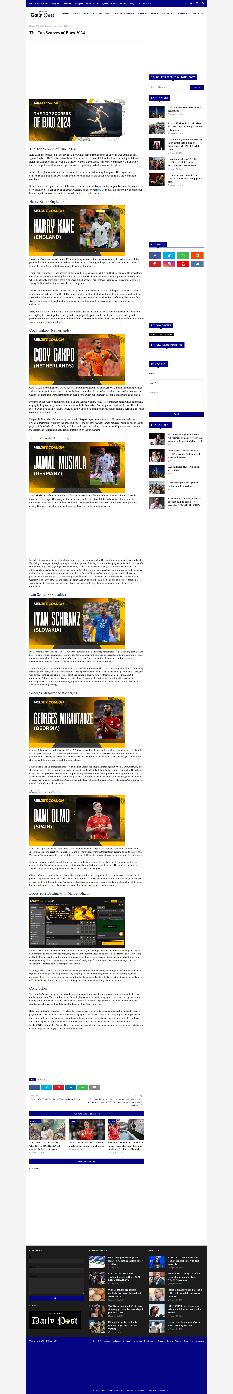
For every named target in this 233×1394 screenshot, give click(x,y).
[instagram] (197, 3)
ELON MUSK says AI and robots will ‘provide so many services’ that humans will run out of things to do (185, 438)
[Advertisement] (86, 67)
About (103, 1390)
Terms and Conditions (134, 1390)
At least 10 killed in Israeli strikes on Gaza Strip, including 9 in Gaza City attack (185, 127)
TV (138, 3)
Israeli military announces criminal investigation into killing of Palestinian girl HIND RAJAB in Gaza (185, 144)
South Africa (92, 3)
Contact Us (163, 1390)
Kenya (114, 3)
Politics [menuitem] (89, 13)
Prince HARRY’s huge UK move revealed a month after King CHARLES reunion (184, 1277)
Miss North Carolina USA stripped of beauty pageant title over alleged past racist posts (125, 1309)
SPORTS (39, 26)
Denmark (67, 3)
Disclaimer (151, 1390)
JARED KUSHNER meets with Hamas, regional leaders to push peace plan (183, 1261)
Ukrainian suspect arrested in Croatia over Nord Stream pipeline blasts (185, 178)
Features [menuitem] (168, 13)
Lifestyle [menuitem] (197, 13)
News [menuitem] (76, 13)
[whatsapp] (183, 255)
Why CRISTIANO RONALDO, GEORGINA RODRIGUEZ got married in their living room (44, 1146)
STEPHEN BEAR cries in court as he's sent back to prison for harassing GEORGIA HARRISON (184, 502)
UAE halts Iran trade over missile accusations (184, 109)
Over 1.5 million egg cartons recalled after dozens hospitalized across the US (124, 1293)
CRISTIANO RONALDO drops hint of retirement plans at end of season (86, 1144)
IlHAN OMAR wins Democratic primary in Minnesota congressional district (185, 1309)
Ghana (123, 3)
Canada (45, 3)
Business (147, 3)
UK (36, 3)
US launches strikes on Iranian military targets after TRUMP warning (123, 1325)
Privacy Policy (115, 1390)
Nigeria (104, 3)
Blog (132, 3)
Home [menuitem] (65, 13)
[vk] (197, 263)
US (30, 3)
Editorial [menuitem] (105, 13)
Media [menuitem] (154, 13)
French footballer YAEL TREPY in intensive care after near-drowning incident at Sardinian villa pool (125, 1146)
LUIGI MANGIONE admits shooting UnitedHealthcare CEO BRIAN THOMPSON (124, 1277)
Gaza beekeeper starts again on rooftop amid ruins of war (183, 484)
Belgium (55, 3)
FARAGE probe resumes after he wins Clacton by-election (184, 1323)
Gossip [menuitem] (142, 13)
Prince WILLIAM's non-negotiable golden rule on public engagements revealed (185, 1293)
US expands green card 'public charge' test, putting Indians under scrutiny (125, 1261)
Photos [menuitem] (182, 13)
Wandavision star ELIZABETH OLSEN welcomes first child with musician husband (184, 454)
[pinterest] (202, 3)
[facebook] (186, 3)
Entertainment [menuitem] (124, 13)
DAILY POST (52, 1340)
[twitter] (191, 3)
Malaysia (78, 3)
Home (31, 26)
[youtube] (183, 263)
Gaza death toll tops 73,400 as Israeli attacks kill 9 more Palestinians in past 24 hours (182, 162)
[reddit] (197, 255)
